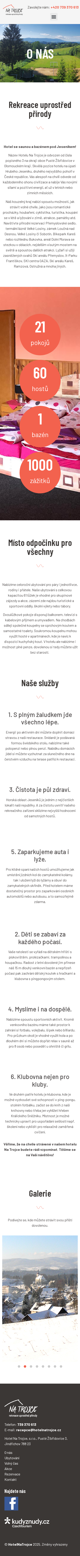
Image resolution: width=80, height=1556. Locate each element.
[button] (54, 16)
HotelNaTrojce (20, 1544)
